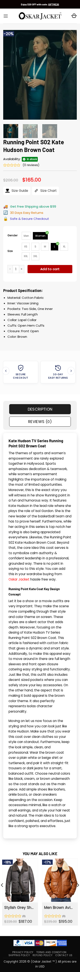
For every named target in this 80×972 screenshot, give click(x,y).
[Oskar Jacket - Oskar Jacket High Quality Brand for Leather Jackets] (40, 16)
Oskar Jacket (19, 579)
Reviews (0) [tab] (40, 421)
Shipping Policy (19, 955)
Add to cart (50, 269)
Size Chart (48, 190)
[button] (5, 16)
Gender (12, 235)
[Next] (70, 75)
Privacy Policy (22, 952)
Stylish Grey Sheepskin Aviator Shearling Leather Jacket (19, 907)
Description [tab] (40, 409)
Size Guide (19, 190)
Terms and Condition (51, 952)
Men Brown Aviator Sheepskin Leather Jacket (59, 907)
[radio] (26, 236)
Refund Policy (42, 955)
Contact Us (64, 955)
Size (10, 251)
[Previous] (10, 75)
